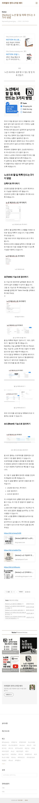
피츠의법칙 (6, 751)
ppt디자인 (6, 754)
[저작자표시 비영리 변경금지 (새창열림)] (27, 592)
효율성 (4, 760)
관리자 (26, 800)
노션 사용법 (6, 757)
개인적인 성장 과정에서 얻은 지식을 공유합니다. (15, 689)
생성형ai (14, 754)
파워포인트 (22, 757)
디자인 (4, 748)
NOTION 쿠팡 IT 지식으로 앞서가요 (13, 54)
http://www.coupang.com (14, 51)
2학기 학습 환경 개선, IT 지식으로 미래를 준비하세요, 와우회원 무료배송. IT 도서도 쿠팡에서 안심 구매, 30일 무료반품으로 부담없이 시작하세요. (13, 58)
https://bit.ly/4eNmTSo (12, 550)
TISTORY (20, 800)
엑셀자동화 (23, 742)
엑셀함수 (18, 760)
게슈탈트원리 (31, 757)
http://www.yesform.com (14, 36)
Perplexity (6, 742)
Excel (11, 760)
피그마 (11, 748)
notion (22, 745)
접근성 (27, 748)
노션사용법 (32, 742)
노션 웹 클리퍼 (13, 745)
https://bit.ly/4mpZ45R (12, 533)
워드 (27, 751)
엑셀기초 (14, 742)
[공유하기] (11, 591)
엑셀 (33, 748)
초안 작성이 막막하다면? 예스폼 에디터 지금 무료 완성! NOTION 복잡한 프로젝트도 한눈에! (13, 43)
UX (36, 754)
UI (35, 745)
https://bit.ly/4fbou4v (12, 567)
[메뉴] (36, 3)
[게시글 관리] (14, 591)
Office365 (19, 748)
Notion (6, 600)
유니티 (29, 745)
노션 (13, 751)
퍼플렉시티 (29, 754)
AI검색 (4, 745)
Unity (14, 757)
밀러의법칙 (20, 751)
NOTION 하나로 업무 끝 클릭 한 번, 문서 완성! (12, 40)
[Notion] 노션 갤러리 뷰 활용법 (13, 604)
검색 (35, 775)
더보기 (3, 763)
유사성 (21, 754)
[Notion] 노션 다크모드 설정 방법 (14, 610)
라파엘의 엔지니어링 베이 (12, 3)
